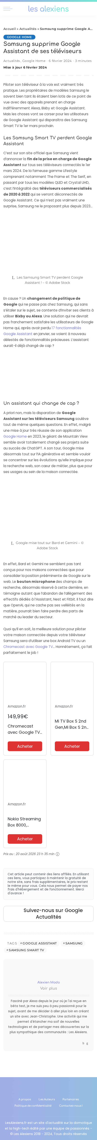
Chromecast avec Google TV (28, 646)
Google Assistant (40, 943)
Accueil (9, 29)
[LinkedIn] (87, 1043)
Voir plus (48, 988)
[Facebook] (83, 1043)
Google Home (19, 37)
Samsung (74, 943)
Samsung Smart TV (26, 950)
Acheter (25, 746)
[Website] (79, 1043)
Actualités (28, 29)
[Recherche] (91, 8)
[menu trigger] (9, 8)
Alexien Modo (48, 982)
